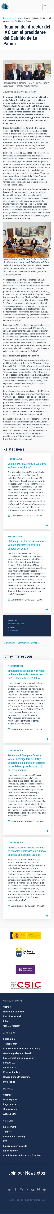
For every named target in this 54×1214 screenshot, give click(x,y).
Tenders (7, 1131)
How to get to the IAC (14, 1011)
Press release (15, 459)
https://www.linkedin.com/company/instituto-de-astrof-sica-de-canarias (27, 1190)
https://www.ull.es (25, 969)
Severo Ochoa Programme (16, 1077)
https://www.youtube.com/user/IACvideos (33, 1190)
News (20, 18)
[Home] (5, 6)
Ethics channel (10, 1150)
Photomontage (16, 623)
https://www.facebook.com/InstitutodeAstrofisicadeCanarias (15, 1190)
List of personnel (12, 1016)
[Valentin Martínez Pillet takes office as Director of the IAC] (47, 525)
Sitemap (7, 1095)
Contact (7, 1007)
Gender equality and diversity (18, 1053)
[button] (27, 70)
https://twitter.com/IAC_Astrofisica (9, 1190)
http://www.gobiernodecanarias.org (25, 951)
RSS (5, 1141)
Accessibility (9, 1114)
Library (6, 1021)
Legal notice (9, 1104)
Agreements (10, 643)
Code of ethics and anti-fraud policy (21, 1048)
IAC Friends (9, 1082)
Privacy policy (10, 1099)
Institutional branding (14, 1136)
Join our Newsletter (27, 1173)
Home (5, 18)
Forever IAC (9, 1062)
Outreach (12, 18)
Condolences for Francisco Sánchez (22, 1155)
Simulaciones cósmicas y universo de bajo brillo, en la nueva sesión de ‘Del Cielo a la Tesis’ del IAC (26, 674)
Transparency (10, 1043)
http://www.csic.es (26, 985)
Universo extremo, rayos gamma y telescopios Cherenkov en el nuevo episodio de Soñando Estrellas (27, 851)
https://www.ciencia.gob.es (25, 936)
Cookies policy (10, 1109)
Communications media (28, 643)
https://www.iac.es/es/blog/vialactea (44, 1190)
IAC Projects (9, 1067)
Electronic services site (15, 1146)
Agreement (14, 630)
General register (11, 1026)
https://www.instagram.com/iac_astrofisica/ (21, 1190)
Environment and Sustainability (18, 1058)
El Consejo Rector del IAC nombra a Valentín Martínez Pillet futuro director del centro (27, 544)
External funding (11, 1072)
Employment (9, 1127)
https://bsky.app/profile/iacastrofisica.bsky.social (39, 1190)
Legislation (9, 1039)
